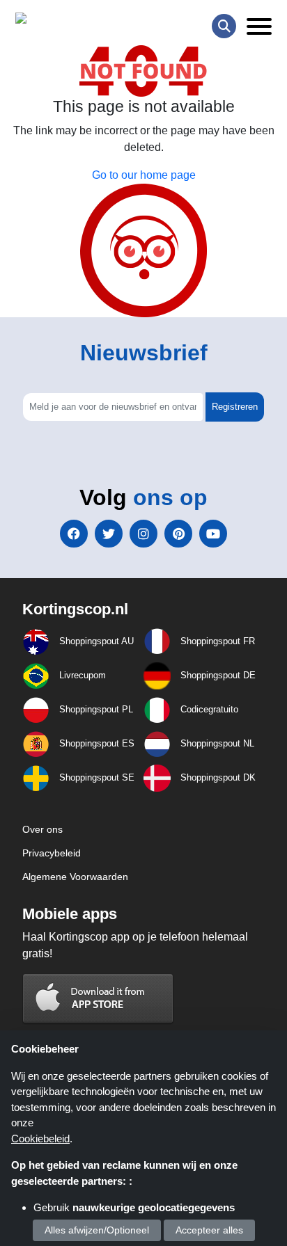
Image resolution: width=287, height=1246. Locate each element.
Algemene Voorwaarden (75, 876)
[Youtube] (213, 534)
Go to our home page (144, 175)
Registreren (235, 406)
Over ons (42, 829)
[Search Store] (224, 26)
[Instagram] (143, 534)
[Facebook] (74, 534)
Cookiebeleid (40, 1138)
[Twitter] (109, 534)
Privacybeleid (51, 852)
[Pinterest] (178, 534)
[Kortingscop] (50, 21)
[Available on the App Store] (98, 998)
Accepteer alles (209, 1230)
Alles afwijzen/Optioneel (97, 1230)
